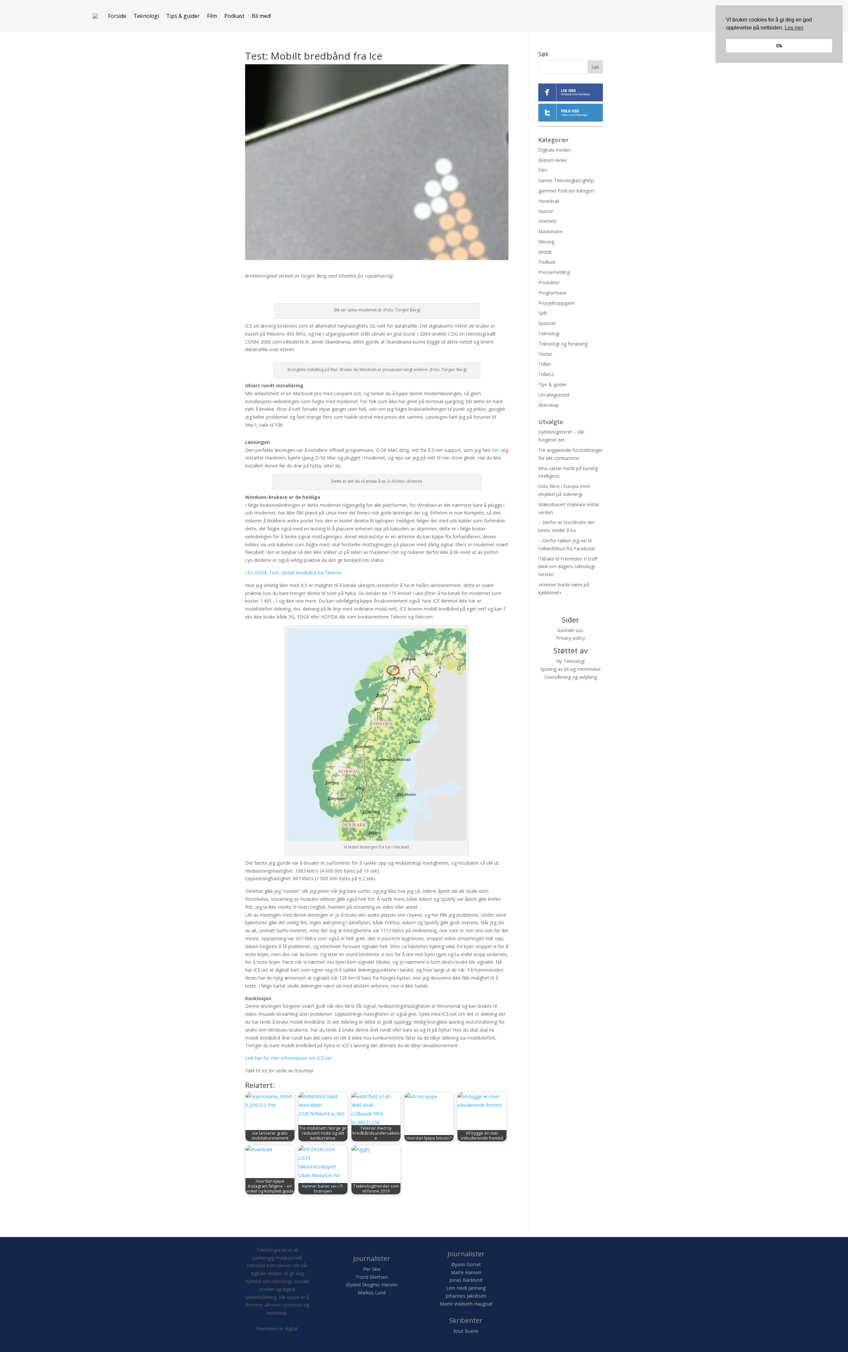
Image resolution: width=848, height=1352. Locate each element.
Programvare (552, 293)
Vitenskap (548, 405)
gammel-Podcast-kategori (566, 191)
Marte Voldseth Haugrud (466, 1304)
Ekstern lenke (552, 160)
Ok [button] (779, 45)
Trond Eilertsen (371, 1277)
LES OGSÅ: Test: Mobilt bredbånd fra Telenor (293, 572)
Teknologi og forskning (563, 344)
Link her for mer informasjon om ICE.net (288, 1058)
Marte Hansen (466, 1272)
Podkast (234, 16)
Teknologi (146, 16)
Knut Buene (466, 1331)
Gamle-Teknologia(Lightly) (566, 180)
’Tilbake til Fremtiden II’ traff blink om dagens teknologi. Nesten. (567, 567)
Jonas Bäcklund (466, 1280)
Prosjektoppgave (556, 303)
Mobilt (545, 252)
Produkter (548, 282)
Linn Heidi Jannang (466, 1288)
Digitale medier (554, 150)
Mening (546, 242)
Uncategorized (553, 395)
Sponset (547, 323)
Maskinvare (550, 231)
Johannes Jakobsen (466, 1296)
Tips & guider (183, 16)
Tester (545, 354)
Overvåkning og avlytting (570, 677)
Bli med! (261, 16)
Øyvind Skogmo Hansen (372, 1284)
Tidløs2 (546, 374)
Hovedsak (548, 201)
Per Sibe (372, 1269)
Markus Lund (372, 1292)
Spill (542, 313)
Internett (547, 221)
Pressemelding (554, 272)
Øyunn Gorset (466, 1264)
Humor (545, 211)
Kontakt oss (570, 630)
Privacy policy (570, 638)
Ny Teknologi (570, 661)
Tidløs (544, 364)
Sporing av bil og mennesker (570, 669)
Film (212, 16)
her (495, 450)
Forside (117, 16)
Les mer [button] (794, 27)
